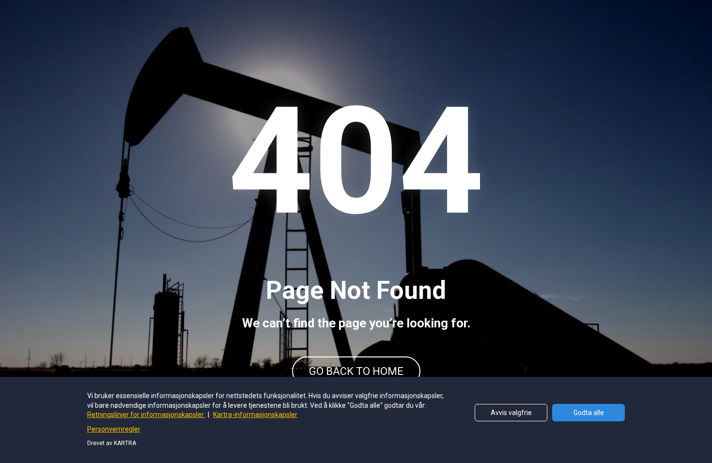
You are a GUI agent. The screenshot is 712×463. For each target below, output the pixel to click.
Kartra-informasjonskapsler (255, 414)
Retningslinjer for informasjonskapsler (146, 414)
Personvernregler (113, 429)
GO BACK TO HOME (356, 371)
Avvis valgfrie (511, 413)
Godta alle (588, 413)
